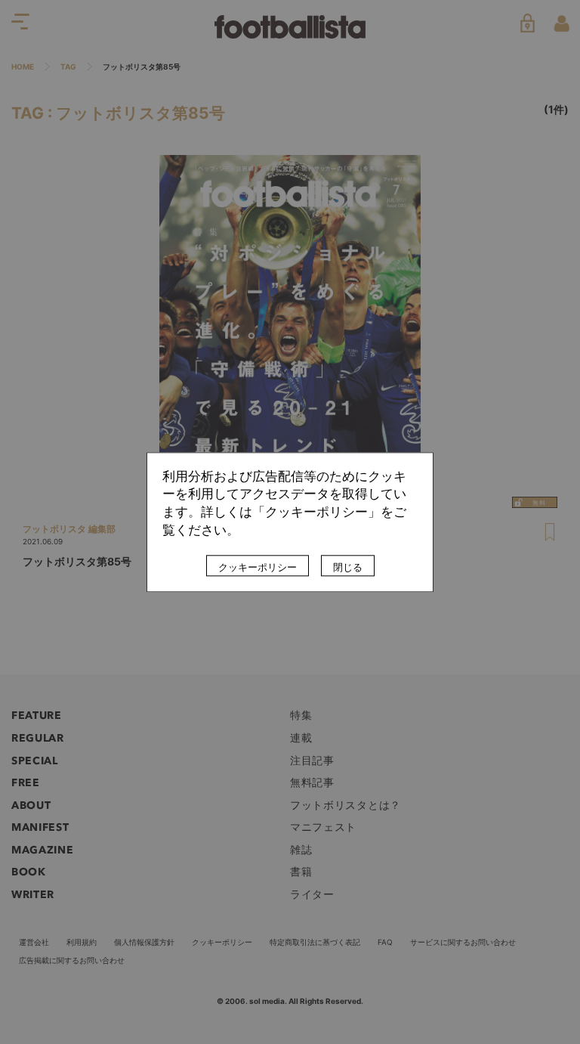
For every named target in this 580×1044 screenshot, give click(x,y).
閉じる (347, 567)
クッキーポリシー (257, 567)
